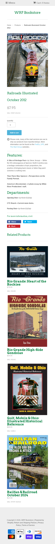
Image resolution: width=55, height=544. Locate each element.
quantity (10, 121)
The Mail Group (16, 147)
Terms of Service (28, 525)
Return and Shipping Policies (25, 523)
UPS (42, 144)
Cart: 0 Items (43, 3)
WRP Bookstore (27, 13)
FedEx (37, 144)
